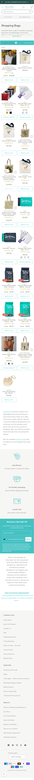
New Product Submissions (12, 733)
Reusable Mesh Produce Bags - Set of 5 (25, 249)
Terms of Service (9, 654)
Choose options (9, 117)
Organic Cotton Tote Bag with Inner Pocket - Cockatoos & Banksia (9, 178)
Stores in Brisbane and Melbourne (15, 707)
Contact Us (7, 628)
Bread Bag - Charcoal (9, 248)
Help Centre (7, 620)
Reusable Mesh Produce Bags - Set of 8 (25, 104)
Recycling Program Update (12, 683)
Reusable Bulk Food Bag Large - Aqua (24, 320)
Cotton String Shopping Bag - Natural (9, 392)
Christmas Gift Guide (10, 670)
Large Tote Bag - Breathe (9, 141)
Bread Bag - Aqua (25, 212)
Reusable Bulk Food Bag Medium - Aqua (8, 320)
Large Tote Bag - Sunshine (25, 68)
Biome (13, 770)
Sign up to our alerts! (10, 728)
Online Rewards (9, 641)
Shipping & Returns (10, 637)
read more (16, 36)
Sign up (28, 539)
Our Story (7, 711)
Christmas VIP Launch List (12, 695)
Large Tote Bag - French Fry (25, 177)
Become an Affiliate (10, 724)
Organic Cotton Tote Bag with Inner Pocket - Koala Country (25, 142)
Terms (10, 550)
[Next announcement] (32, 2)
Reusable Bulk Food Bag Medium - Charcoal (24, 286)
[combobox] (5, 539)
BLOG (5, 674)
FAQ (5, 633)
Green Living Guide (10, 691)
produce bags (21, 439)
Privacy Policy (5, 550)
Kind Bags (6, 412)
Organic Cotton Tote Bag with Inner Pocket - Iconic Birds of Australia (25, 356)
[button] (2, 7)
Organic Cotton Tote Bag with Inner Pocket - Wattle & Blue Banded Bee (9, 214)
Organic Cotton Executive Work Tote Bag (9, 104)
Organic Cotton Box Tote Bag (9, 355)
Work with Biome (9, 720)
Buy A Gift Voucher (10, 624)
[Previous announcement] (2, 2)
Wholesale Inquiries (10, 737)
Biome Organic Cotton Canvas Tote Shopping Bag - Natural (9, 69)
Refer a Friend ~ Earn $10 (12, 645)
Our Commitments (10, 716)
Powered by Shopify (21, 770)
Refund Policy (8, 658)
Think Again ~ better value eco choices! (16, 678)
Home (3, 47)
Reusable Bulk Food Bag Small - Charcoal (8, 286)
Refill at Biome (8, 687)
